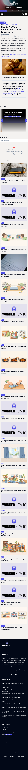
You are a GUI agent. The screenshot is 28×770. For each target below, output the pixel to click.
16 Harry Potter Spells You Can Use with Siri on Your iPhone (13, 694)
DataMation (11, 756)
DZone (14, 760)
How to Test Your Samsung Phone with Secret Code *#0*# (13, 704)
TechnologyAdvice (12, 753)
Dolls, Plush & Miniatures (14, 7)
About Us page (22, 669)
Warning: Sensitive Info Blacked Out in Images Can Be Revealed (14, 716)
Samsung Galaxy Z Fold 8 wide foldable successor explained (11, 603)
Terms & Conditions (6, 724)
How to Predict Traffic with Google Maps (11, 697)
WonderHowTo (3, 10)
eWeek (5, 756)
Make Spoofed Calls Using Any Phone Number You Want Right (13, 712)
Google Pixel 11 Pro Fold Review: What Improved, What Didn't (11, 203)
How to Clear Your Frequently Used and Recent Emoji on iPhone (14, 708)
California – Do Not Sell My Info (9, 732)
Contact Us (4, 729)
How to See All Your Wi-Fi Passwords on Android (12, 683)
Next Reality (17, 10)
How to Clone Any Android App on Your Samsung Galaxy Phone (13, 690)
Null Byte (23, 10)
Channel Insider (20, 756)
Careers (6, 734)
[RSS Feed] (20, 674)
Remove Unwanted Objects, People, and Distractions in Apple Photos (14, 686)
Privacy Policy (5, 727)
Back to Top (5, 743)
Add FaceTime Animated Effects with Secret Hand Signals (13, 700)
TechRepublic (22, 753)
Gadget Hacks (10, 10)
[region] (14, 68)
